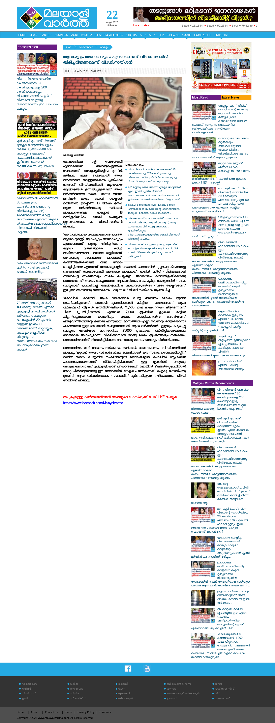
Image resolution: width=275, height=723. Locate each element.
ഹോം (69, 48)
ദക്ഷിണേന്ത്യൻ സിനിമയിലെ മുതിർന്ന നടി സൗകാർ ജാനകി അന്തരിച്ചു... (37, 268)
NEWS (33, 34)
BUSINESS (61, 34)
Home (20, 712)
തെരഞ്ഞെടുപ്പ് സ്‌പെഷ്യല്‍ (183, 694)
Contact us (51, 712)
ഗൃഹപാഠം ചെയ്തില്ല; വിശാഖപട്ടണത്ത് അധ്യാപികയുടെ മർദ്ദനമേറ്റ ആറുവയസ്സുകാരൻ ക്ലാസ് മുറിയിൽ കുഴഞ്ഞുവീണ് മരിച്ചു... (220, 547)
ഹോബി (123, 684)
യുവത (218, 684)
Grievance (105, 712)
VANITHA (86, 34)
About (34, 712)
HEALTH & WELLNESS (109, 34)
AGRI (74, 34)
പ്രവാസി (171, 699)
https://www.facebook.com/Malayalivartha (93, 403)
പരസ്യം (171, 689)
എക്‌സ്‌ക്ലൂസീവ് (224, 689)
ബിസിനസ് (29, 694)
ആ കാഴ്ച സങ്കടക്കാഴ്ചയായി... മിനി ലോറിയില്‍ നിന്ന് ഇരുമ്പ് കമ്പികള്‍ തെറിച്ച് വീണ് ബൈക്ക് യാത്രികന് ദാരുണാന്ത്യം (220, 493)
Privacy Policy (86, 712)
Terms (68, 712)
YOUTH (186, 34)
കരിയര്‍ (26, 689)
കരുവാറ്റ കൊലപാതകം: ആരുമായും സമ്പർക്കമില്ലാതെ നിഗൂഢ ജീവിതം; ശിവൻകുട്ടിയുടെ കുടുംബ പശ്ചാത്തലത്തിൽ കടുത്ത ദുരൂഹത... (221, 148)
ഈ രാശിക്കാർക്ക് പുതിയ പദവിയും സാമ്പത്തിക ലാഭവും (231, 365)
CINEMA (131, 34)
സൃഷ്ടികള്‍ (124, 694)
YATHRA (159, 34)
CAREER (45, 34)
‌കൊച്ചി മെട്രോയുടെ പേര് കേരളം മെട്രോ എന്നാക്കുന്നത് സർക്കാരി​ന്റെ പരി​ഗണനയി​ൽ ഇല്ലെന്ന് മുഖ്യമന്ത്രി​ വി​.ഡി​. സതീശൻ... (154, 209)
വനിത (74, 684)
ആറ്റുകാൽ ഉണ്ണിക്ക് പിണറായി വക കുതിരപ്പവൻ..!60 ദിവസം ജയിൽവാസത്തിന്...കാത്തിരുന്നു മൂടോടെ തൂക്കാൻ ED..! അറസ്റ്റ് (221, 173)
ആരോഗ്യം (76, 689)
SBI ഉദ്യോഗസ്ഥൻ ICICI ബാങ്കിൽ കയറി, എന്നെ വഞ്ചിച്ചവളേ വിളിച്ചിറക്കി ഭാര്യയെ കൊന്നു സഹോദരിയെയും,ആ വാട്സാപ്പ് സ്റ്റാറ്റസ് (220, 227)
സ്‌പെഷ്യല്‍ (125, 699)
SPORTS (145, 34)
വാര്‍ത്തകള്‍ (86, 48)
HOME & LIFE (202, 34)
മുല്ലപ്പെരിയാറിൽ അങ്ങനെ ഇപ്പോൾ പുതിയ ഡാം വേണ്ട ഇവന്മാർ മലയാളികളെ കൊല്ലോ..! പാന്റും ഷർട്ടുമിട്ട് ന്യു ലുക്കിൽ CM (220, 321)
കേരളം (104, 48)
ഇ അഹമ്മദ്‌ (222, 699)
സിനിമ (74, 694)
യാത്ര (121, 689)
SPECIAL (173, 34)
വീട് (217, 694)
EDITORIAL (221, 34)
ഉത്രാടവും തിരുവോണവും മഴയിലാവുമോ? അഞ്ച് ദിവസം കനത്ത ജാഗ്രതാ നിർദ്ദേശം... (233, 597)
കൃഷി (25, 699)
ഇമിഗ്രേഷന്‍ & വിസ (178, 684)
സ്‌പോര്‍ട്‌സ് (78, 699)
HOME (22, 34)
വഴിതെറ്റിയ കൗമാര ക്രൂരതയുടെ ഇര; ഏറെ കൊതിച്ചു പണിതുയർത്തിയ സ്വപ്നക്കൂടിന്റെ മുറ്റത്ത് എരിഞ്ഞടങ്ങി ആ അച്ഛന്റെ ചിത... (218, 619)
